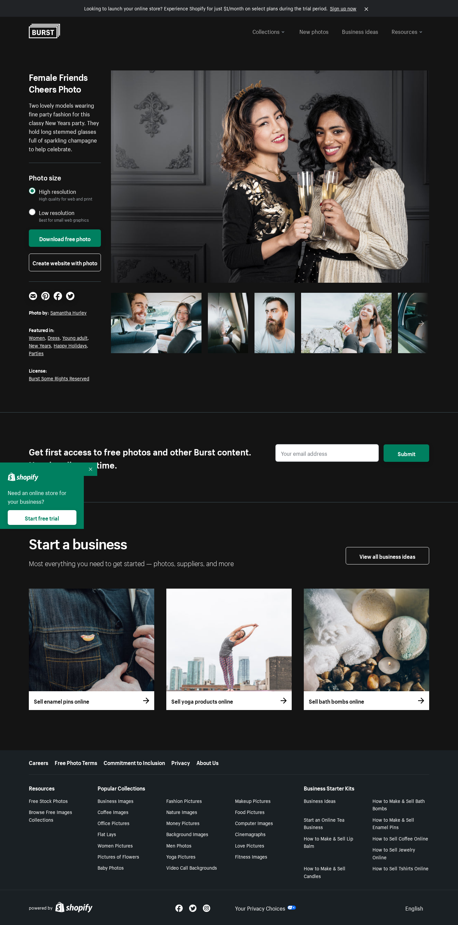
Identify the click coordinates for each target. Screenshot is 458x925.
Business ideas (360, 30)
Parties (36, 353)
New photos (314, 30)
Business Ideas (320, 800)
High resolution (57, 191)
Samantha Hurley (68, 312)
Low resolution (56, 212)
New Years (40, 345)
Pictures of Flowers (118, 856)
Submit (406, 453)
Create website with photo (65, 262)
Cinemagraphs (250, 833)
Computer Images (254, 822)
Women (37, 337)
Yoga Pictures (180, 856)
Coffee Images (113, 811)
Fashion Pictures (184, 800)
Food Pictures (250, 811)
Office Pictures (113, 822)
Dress (54, 337)
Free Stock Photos (48, 800)
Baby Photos (111, 867)
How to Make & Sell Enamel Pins (393, 823)
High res (155, 346)
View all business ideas (387, 555)
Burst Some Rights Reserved (59, 378)
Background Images (187, 833)
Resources (404, 30)
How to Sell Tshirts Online (400, 868)
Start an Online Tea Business (324, 823)
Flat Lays (107, 833)
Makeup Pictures (253, 800)
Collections (266, 30)
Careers (38, 762)
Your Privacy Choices (260, 907)
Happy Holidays (70, 345)
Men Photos (178, 845)
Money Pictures (182, 822)
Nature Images (181, 811)
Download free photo (65, 238)
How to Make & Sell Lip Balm (328, 842)
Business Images (115, 800)
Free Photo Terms (76, 762)
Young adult (75, 337)
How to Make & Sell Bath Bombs (399, 804)
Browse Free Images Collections (50, 815)
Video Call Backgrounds (191, 867)
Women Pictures (115, 845)
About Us (207, 762)
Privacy (180, 762)
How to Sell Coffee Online (400, 838)
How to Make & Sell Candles (324, 871)
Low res (181, 346)
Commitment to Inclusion (134, 762)
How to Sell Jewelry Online (394, 853)
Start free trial (42, 517)
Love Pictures (249, 845)
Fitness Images (251, 856)
